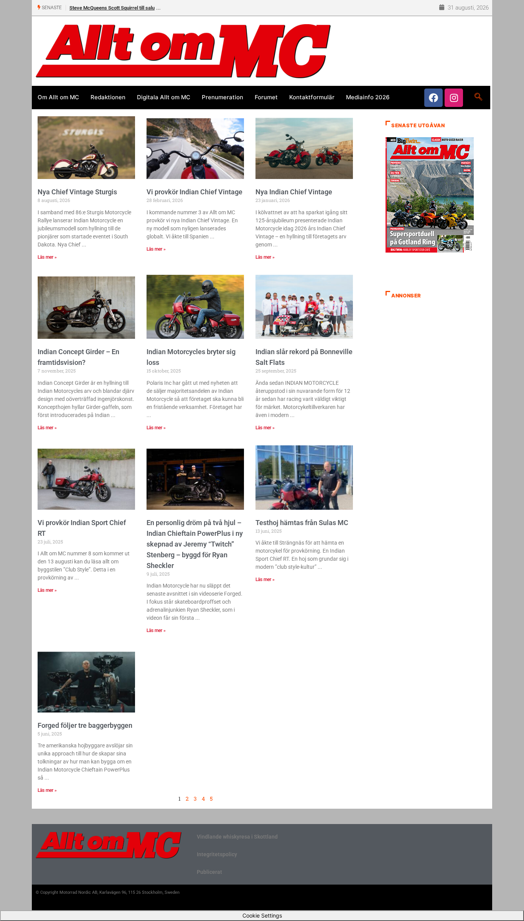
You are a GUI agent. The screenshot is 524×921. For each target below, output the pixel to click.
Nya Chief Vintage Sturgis (77, 192)
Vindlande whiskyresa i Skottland (237, 837)
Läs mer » (47, 257)
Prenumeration (222, 97)
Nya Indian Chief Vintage (293, 192)
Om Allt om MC (58, 97)
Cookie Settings (262, 915)
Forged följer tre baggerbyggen (85, 725)
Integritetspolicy (217, 854)
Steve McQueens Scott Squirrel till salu (112, 8)
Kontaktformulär (312, 97)
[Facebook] (433, 98)
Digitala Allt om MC (163, 97)
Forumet (266, 97)
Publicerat (209, 872)
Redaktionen (108, 97)
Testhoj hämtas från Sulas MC (301, 523)
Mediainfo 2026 (368, 97)
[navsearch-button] (478, 97)
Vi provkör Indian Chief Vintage (194, 192)
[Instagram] (454, 98)
